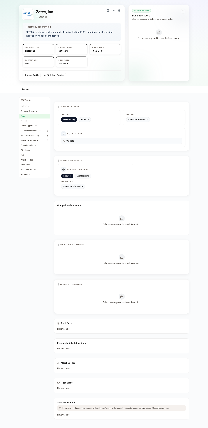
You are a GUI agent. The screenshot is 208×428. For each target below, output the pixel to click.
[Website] (119, 10)
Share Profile (33, 75)
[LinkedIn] (108, 10)
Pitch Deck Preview (55, 75)
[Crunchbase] (113, 10)
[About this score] (183, 11)
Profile (25, 89)
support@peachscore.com (157, 408)
